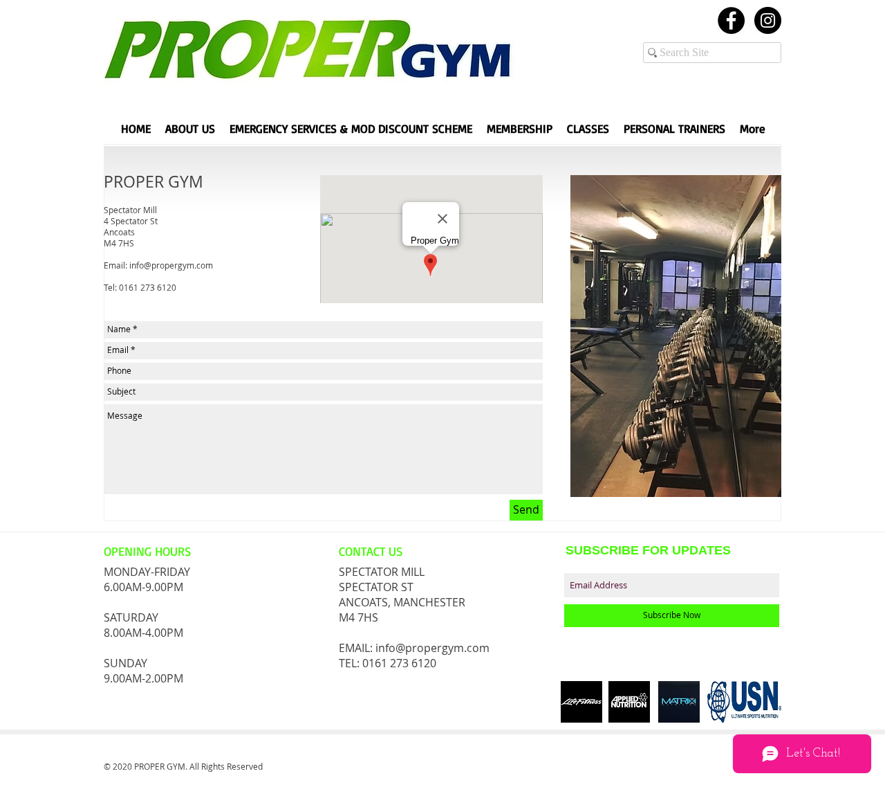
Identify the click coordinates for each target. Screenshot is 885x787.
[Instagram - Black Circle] (767, 20)
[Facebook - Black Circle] (731, 20)
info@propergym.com (171, 265)
